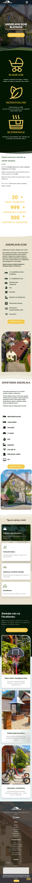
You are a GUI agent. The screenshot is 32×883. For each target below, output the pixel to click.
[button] (27, 2)
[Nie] (28, 879)
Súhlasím (16, 880)
